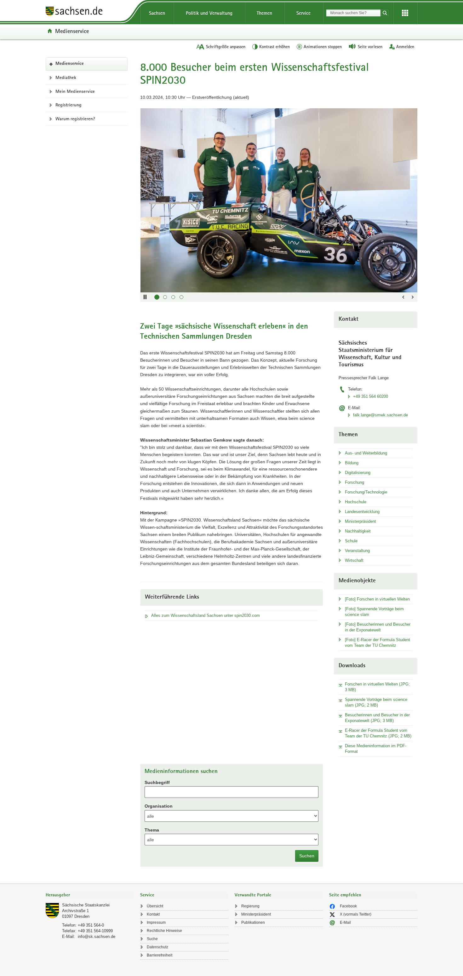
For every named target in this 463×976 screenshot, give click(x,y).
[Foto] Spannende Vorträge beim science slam (374, 611)
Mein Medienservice (75, 91)
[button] (156, 297)
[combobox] (353, 13)
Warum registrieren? (75, 118)
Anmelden (405, 46)
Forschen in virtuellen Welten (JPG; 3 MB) (377, 687)
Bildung (351, 462)
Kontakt (153, 914)
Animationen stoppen (323, 46)
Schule (351, 541)
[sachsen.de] (90, 12)
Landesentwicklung (362, 511)
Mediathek (65, 77)
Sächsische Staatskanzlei (86, 905)
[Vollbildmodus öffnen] (409, 116)
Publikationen (253, 922)
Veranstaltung (357, 550)
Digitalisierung (357, 472)
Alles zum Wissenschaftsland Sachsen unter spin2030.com (205, 615)
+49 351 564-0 (91, 925)
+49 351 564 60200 (370, 396)
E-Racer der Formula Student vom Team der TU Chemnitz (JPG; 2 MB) (378, 733)
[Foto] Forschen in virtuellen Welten (377, 599)
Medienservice (72, 31)
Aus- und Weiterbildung (366, 453)
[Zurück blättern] (403, 297)
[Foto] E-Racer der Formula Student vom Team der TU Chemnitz (377, 642)
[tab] (90, 895)
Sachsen (157, 13)
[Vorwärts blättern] (412, 297)
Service (303, 13)
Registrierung (68, 105)
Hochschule (355, 501)
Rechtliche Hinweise (164, 930)
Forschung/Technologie (366, 492)
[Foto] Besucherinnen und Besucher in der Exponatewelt (377, 627)
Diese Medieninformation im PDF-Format (375, 748)
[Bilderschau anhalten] (145, 297)
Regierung (250, 906)
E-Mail (345, 922)
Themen (264, 13)
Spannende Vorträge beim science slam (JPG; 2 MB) (376, 702)
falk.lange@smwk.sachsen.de (380, 415)
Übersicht (155, 906)
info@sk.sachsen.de (96, 936)
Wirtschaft (354, 560)
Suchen (306, 855)
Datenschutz (157, 947)
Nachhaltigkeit (358, 531)
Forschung (354, 482)
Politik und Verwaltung (209, 13)
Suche (152, 939)
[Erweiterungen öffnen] (405, 13)
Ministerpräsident (360, 521)
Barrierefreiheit (159, 955)
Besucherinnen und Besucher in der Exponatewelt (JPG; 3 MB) (377, 718)
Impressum (156, 922)
